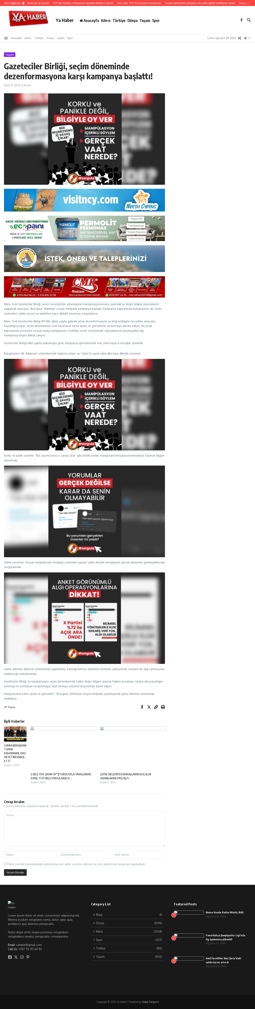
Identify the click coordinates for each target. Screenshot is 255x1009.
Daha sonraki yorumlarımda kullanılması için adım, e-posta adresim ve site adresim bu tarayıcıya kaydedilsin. (76, 864)
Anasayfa (16, 38)
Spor (156, 20)
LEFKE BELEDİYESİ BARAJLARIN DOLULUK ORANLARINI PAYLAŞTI (125, 776)
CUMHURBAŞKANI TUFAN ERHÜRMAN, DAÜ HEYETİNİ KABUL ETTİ (15, 753)
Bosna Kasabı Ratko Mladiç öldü (225, 912)
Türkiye (119, 20)
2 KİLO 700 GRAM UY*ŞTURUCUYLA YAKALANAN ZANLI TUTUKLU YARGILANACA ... (60, 776)
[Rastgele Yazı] (239, 38)
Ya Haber (65, 20)
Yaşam (145, 20)
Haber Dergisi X (150, 1001)
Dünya (133, 20)
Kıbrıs (106, 20)
